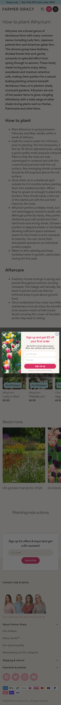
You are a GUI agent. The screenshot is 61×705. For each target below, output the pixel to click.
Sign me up (40, 366)
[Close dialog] (56, 334)
